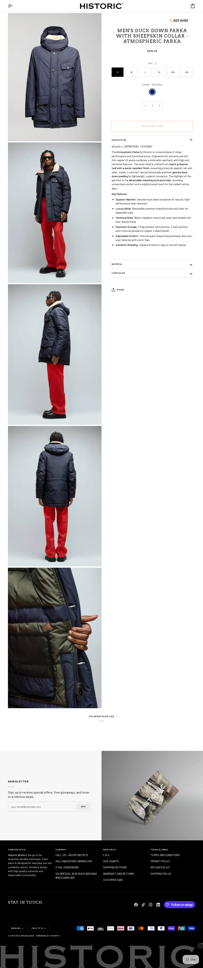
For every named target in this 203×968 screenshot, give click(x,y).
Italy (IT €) (37, 928)
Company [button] (61, 850)
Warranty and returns (118, 873)
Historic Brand (19, 936)
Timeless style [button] (17, 850)
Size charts (111, 861)
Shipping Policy (161, 873)
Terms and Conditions (165, 855)
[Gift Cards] (152, 795)
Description (119, 140)
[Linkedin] (158, 904)
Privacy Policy (160, 861)
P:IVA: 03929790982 (67, 867)
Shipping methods (115, 867)
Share (120, 290)
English (16, 928)
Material (117, 264)
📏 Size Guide (178, 20)
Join (83, 807)
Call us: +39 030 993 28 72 (72, 855)
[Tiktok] (143, 904)
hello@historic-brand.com (74, 861)
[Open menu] (14, 6)
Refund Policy (160, 867)
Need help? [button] (109, 850)
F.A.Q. (106, 855)
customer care (113, 879)
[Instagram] (150, 904)
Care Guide (118, 273)
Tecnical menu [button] (159, 850)
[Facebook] (136, 904)
